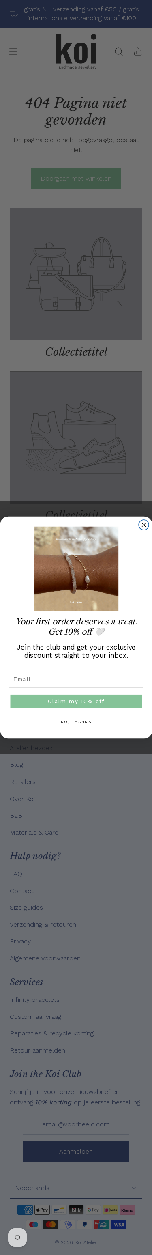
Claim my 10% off (76, 701)
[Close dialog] (144, 525)
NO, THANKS (76, 721)
